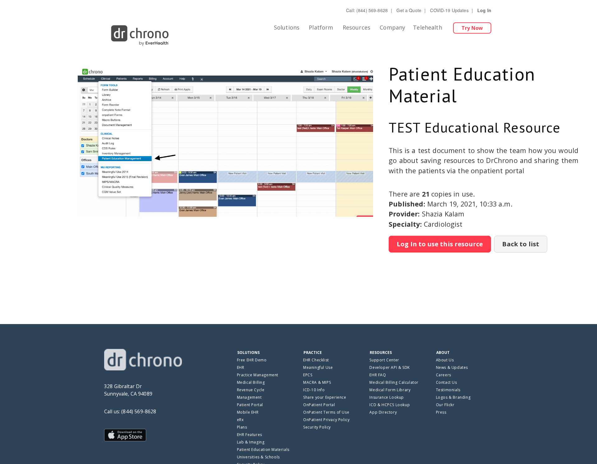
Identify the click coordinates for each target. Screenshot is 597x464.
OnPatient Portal (319, 404)
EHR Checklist (316, 360)
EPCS (307, 375)
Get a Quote (408, 10)
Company (392, 27)
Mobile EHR (248, 412)
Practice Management (257, 375)
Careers (443, 375)
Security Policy (317, 427)
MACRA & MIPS (317, 382)
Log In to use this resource (440, 244)
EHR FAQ (377, 375)
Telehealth (427, 27)
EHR (240, 367)
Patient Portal (250, 404)
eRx (240, 419)
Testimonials (448, 389)
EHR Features (249, 434)
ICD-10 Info (314, 389)
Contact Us (446, 382)
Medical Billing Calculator (394, 382)
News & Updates (452, 367)
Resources (356, 27)
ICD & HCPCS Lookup (389, 404)
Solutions (286, 27)
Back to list (520, 244)
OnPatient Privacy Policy (326, 419)
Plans (242, 427)
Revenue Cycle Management (251, 393)
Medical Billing (251, 382)
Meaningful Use (318, 367)
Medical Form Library (389, 389)
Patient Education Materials (263, 449)
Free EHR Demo (252, 360)
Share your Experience (324, 397)
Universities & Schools (258, 457)
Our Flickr (445, 404)
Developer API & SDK (389, 367)
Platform (321, 27)
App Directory (383, 412)
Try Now (472, 28)
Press (441, 412)
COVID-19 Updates (449, 10)
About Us (445, 360)
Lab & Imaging (251, 442)
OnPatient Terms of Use (326, 412)
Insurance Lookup (386, 397)
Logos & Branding (453, 397)
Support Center (384, 360)
